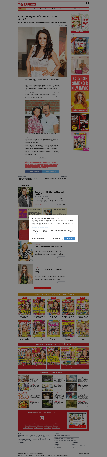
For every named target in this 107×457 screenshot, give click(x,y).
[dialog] (53, 228)
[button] (53, 227)
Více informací (45, 224)
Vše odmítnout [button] (56, 238)
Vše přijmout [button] (69, 238)
